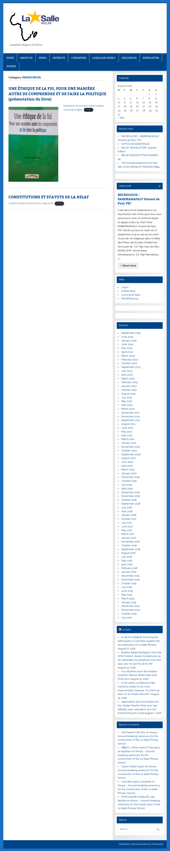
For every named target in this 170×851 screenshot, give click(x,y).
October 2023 (129, 363)
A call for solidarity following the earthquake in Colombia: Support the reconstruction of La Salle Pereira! (139, 641)
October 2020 (129, 450)
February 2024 (129, 359)
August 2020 (128, 458)
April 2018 (126, 511)
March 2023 (128, 378)
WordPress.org (129, 298)
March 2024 (128, 355)
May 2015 (126, 594)
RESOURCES (129, 57)
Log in (124, 287)
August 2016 (128, 552)
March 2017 (127, 533)
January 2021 (128, 442)
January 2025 (128, 340)
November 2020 (130, 446)
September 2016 (130, 549)
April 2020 (127, 465)
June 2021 (127, 427)
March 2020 (128, 469)
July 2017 (126, 522)
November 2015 (130, 579)
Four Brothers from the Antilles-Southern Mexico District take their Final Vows (138, 675)
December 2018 (130, 492)
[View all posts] (159, 186)
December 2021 (130, 412)
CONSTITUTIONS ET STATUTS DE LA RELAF (48, 196)
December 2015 (130, 575)
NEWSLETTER (151, 57)
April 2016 (126, 564)
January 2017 (128, 537)
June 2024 (127, 344)
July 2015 (126, 587)
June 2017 (127, 526)
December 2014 (130, 606)
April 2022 (127, 405)
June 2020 (127, 461)
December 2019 (130, 477)
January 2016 (128, 571)
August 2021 (128, 424)
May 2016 (126, 560)
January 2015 (128, 602)
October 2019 (129, 480)
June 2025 (127, 336)
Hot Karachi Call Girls (133, 732)
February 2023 (129, 382)
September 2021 (130, 420)
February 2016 (129, 568)
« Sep (121, 117)
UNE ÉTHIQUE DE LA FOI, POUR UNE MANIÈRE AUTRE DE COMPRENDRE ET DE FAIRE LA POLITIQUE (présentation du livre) (57, 94)
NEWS (42, 57)
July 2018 (126, 507)
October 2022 (129, 389)
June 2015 (127, 590)
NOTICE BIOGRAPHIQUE (135, 143)
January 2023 (128, 386)
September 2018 (130, 503)
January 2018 (128, 515)
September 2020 (131, 454)
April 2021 (126, 435)
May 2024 (126, 348)
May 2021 (126, 431)
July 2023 (126, 370)
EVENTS (11, 66)
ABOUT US (26, 57)
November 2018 (130, 496)
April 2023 (127, 374)
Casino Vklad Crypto (132, 766)
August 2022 (128, 393)
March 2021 (127, 439)
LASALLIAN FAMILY (104, 57)
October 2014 (128, 613)
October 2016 (129, 545)
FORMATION (78, 57)
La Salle (126, 629)
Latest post (125, 186)
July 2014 (126, 617)
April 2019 (126, 488)
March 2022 (128, 408)
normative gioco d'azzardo (136, 781)
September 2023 (130, 367)
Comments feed (130, 294)
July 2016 (126, 556)
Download (88, 110)
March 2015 (127, 598)
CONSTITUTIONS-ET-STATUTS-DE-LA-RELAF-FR (30, 203)
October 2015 (128, 583)
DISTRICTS (59, 57)
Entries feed (128, 291)
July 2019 (126, 484)
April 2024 (127, 351)
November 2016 (130, 541)
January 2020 (129, 473)
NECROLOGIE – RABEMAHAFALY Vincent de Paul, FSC (139, 199)
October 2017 (128, 518)
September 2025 (130, 332)
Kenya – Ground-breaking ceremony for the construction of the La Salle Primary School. (139, 789)
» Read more (128, 265)
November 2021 (130, 416)
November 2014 (130, 609)
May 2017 (126, 530)
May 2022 (126, 401)
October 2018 (129, 499)
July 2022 (126, 397)
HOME (10, 57)
